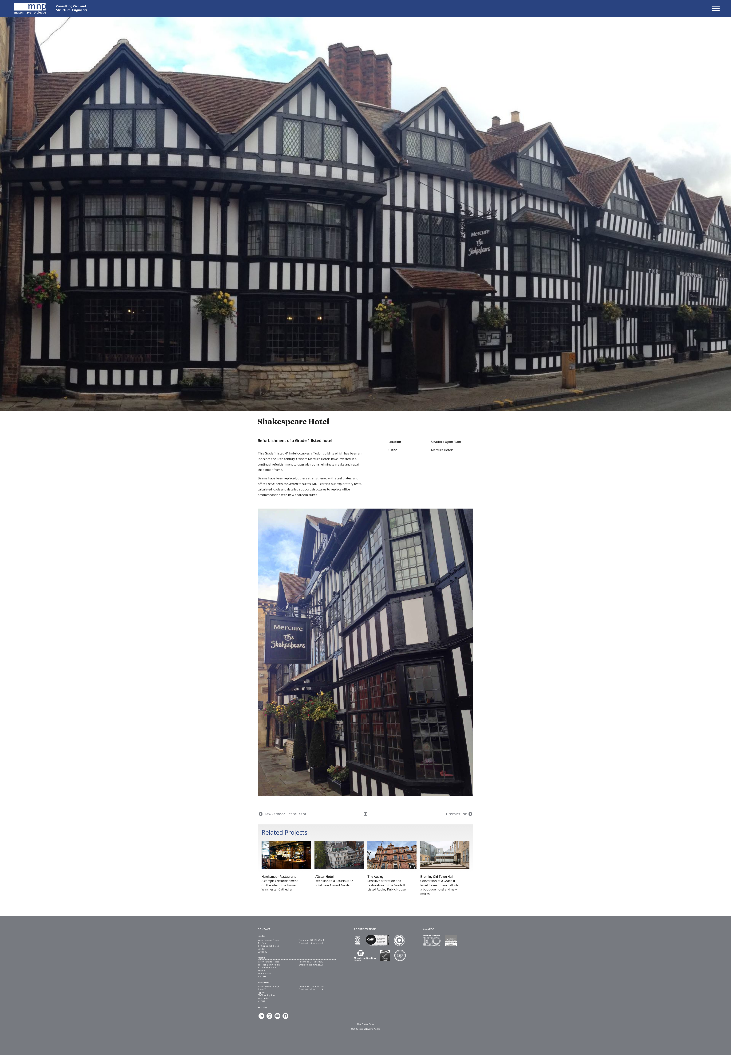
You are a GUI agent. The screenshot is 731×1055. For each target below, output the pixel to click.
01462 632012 (316, 961)
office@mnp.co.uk (314, 943)
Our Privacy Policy (365, 1024)
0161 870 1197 (317, 986)
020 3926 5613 (317, 940)
